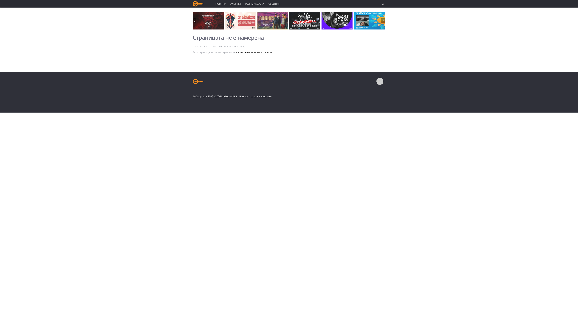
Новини (220, 3)
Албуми (235, 3)
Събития (274, 3)
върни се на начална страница (254, 52)
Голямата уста (254, 3)
